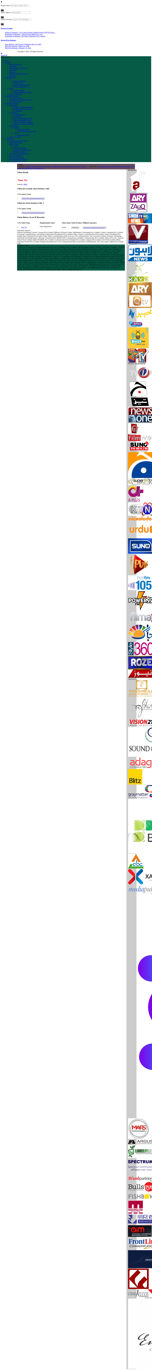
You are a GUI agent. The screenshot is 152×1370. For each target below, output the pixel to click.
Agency (15, 133)
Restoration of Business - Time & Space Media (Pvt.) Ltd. (24, 34)
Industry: (20, 184)
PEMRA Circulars (19, 152)
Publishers (16, 128)
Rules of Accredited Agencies (23, 118)
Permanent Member (19, 81)
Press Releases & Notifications (19, 154)
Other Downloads (15, 137)
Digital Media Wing (15, 142)
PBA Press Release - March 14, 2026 (17, 46)
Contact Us (12, 75)
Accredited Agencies (12, 96)
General (15, 146)
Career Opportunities (16, 155)
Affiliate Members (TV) (21, 87)
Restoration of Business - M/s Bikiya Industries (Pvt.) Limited (25, 36)
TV (10, 79)
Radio (11, 88)
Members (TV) (18, 83)
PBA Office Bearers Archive (18, 74)
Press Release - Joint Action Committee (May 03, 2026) (23, 44)
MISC (26, 184)
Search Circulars (6, 19)
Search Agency (6, 12)
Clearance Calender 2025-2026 (23, 124)
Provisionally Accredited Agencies (20, 100)
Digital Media (13, 126)
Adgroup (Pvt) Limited (33, 198)
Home (7, 61)
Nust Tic (24, 227)
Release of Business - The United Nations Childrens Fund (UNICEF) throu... (30, 32)
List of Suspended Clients (17, 161)
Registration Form (23, 129)
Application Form (19, 114)
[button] (6, 57)
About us (8, 62)
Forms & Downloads (12, 103)
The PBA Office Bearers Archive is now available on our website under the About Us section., (57, 166)
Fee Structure (17, 111)
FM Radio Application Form (22, 109)
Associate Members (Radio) (22, 92)
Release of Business (19, 148)
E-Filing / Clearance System (18, 141)
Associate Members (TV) (21, 85)
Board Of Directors (15, 64)
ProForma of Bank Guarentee (23, 122)
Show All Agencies (15, 101)
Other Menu (10, 139)
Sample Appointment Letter (22, 120)
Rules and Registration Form (26, 131)
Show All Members (15, 94)
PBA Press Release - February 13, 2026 (18, 48)
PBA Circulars (14, 144)
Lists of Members (10, 77)
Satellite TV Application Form (23, 107)
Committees (13, 66)
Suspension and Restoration (22, 150)
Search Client (5, 5)
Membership (13, 105)
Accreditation (13, 113)
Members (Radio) (19, 90)
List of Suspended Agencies (18, 159)
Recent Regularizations (16, 157)
